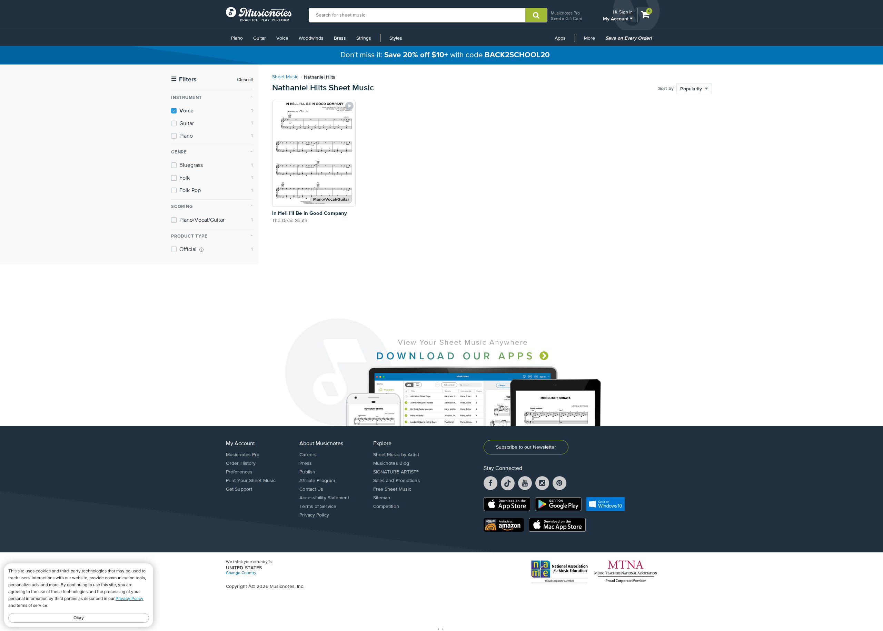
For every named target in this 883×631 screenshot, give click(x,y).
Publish (307, 472)
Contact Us (311, 489)
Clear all (245, 80)
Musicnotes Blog (391, 463)
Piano (237, 38)
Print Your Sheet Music (251, 480)
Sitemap (381, 497)
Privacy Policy (314, 515)
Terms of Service (317, 506)
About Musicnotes (321, 444)
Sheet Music (285, 76)
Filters (184, 79)
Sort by (666, 88)
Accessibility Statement (324, 497)
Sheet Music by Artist (396, 454)
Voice (282, 38)
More (592, 41)
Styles (395, 38)
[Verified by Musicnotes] (201, 250)
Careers (308, 454)
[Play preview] (349, 106)
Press (305, 463)
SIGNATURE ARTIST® (396, 472)
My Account (616, 18)
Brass (340, 38)
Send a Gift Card (566, 18)
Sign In (626, 11)
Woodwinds (311, 38)
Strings (363, 38)
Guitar (259, 38)
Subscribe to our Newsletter (526, 447)
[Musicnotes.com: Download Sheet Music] (258, 14)
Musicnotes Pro (565, 13)
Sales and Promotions (396, 480)
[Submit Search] (536, 15)
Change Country (241, 573)
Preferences (239, 472)
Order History (241, 463)
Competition (386, 506)
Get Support (239, 489)
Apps (560, 38)
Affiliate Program (317, 480)
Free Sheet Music (392, 489)
